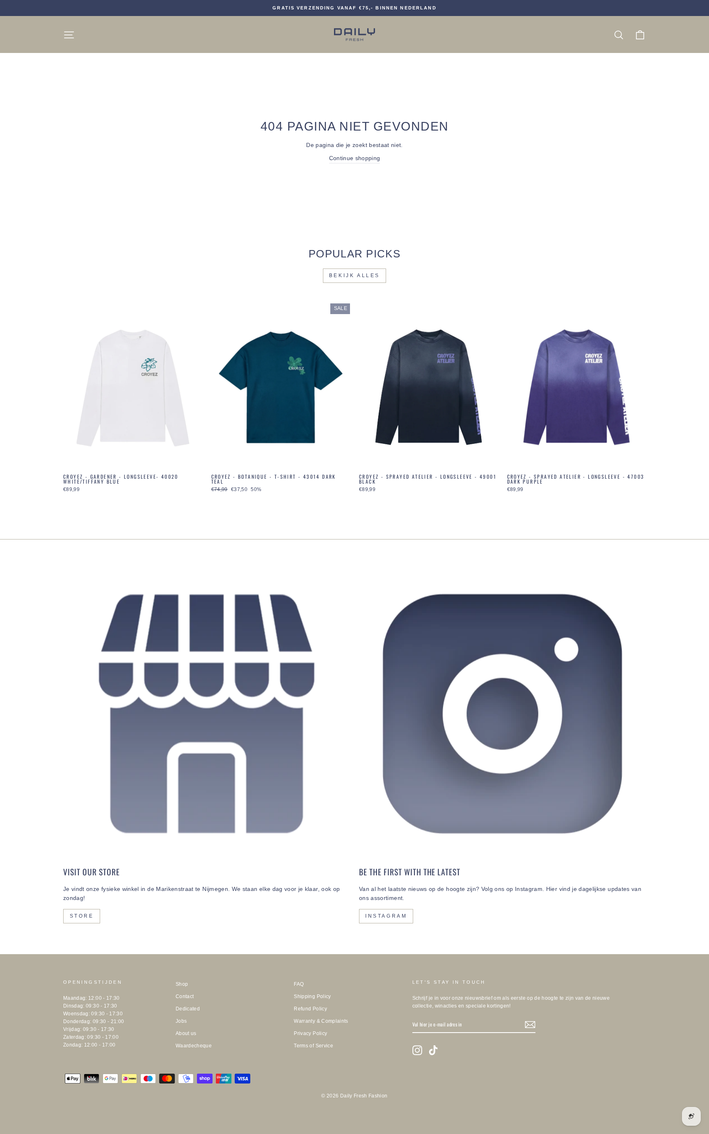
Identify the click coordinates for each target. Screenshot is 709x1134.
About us (186, 1033)
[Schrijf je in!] (530, 1024)
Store (82, 916)
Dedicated (188, 1009)
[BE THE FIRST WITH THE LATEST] (502, 713)
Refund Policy (310, 1009)
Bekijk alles (354, 275)
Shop (182, 984)
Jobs (181, 1021)
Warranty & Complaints (321, 1021)
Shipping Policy (312, 996)
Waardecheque (194, 1046)
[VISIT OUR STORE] (206, 713)
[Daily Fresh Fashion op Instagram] (417, 1050)
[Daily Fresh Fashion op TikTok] (433, 1050)
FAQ (299, 984)
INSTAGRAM (386, 916)
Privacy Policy (310, 1033)
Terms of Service (313, 1046)
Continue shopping (354, 158)
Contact (185, 996)
